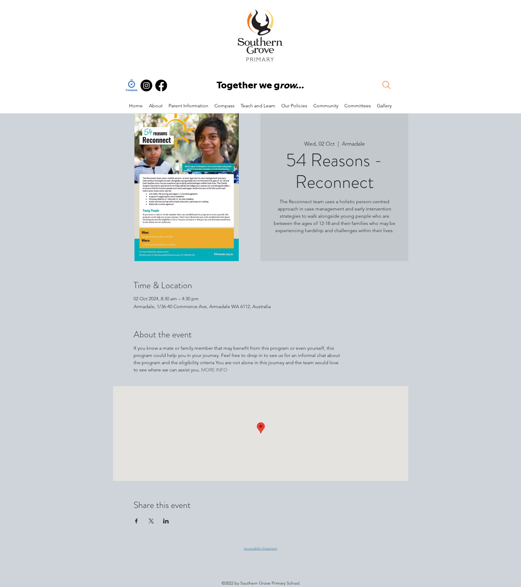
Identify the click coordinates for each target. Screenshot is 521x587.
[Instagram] (146, 85)
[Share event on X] (151, 521)
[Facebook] (161, 85)
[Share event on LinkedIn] (166, 521)
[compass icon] (131, 85)
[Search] (386, 85)
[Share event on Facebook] (136, 521)
